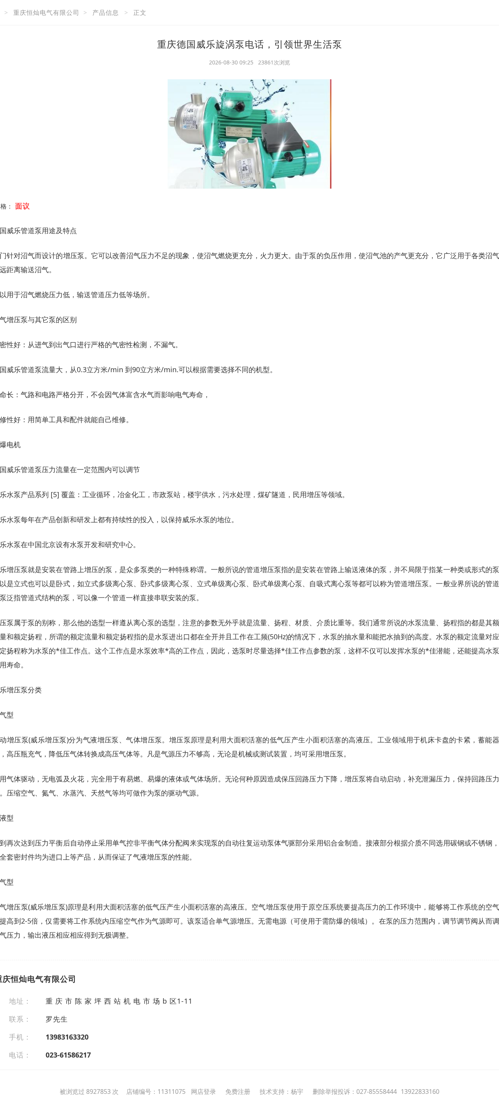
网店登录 (203, 1091)
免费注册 (237, 1091)
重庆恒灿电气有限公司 (46, 12)
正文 (140, 12)
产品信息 (105, 12)
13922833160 (420, 1091)
